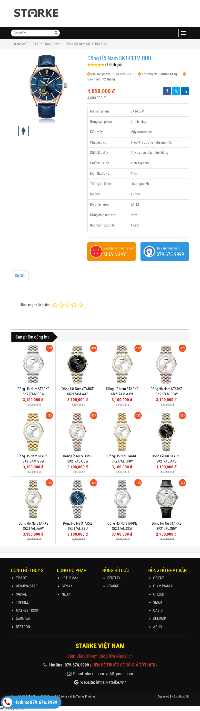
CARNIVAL (23, 619)
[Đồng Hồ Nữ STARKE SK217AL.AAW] (33, 499)
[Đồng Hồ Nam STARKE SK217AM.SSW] (33, 364)
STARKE (113, 586)
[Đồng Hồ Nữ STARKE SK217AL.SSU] (77, 499)
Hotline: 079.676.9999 (35, 702)
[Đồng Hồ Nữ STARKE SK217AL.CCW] (77, 431)
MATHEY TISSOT (28, 610)
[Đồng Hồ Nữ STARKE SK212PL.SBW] (166, 499)
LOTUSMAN (70, 578)
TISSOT (21, 578)
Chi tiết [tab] (20, 275)
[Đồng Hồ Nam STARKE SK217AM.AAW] (122, 364)
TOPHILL (22, 602)
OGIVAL (21, 594)
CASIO (158, 610)
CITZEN (158, 594)
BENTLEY (113, 578)
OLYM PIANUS (163, 586)
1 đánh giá (113, 65)
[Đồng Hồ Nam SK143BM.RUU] (46, 88)
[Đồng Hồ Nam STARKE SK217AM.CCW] (166, 364)
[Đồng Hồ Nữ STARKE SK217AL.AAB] (166, 431)
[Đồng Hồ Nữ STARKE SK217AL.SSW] (122, 499)
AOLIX (157, 627)
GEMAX (67, 586)
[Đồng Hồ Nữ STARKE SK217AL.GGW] (122, 431)
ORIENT (158, 578)
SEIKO (157, 602)
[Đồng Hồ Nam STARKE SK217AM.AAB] (77, 364)
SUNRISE (159, 619)
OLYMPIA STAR (27, 586)
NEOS (66, 594)
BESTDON (23, 627)
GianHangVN (181, 696)
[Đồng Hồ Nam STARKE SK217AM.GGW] (33, 431)
